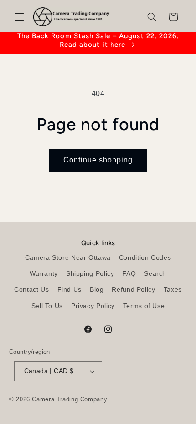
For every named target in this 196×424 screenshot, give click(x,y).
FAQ (129, 273)
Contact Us (31, 289)
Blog (97, 289)
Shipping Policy (90, 273)
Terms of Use (144, 306)
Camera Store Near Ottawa (68, 257)
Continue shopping (98, 160)
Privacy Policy (93, 306)
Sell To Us (47, 306)
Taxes (173, 289)
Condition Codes (145, 257)
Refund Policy (133, 289)
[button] (19, 16)
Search (155, 273)
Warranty (44, 273)
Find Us (69, 289)
